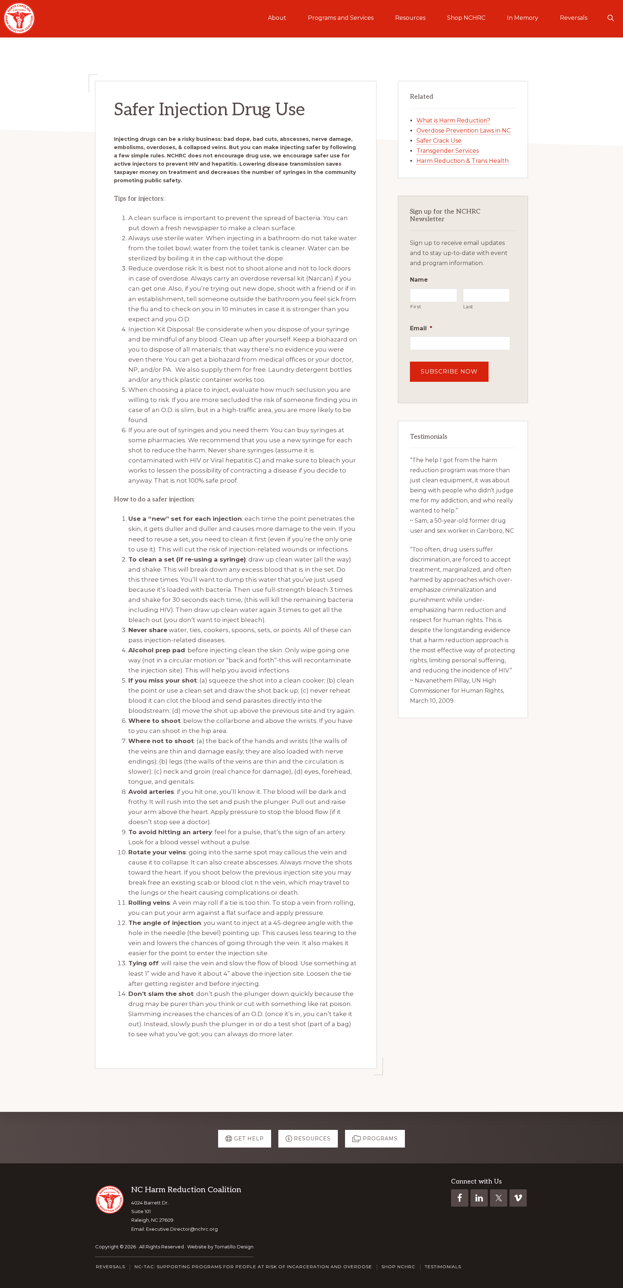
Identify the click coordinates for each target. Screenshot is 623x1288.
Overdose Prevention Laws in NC (463, 130)
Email (421, 328)
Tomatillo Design (234, 1246)
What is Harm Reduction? (453, 120)
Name (419, 279)
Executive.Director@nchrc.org (182, 1229)
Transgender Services (447, 150)
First (415, 306)
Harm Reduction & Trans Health (462, 160)
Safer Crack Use (438, 140)
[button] (610, 18)
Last (468, 306)
